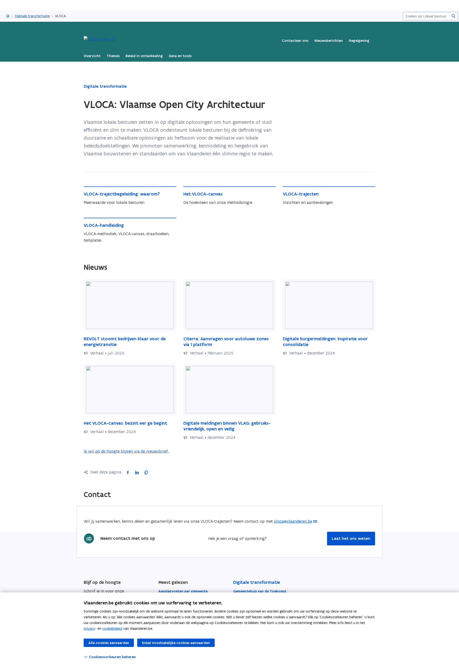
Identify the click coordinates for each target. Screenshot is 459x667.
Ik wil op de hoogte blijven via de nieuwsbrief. (126, 451)
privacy (89, 628)
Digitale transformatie (32, 16)
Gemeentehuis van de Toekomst (259, 591)
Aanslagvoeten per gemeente (183, 591)
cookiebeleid (112, 628)
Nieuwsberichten (328, 40)
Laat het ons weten (351, 538)
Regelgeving (359, 40)
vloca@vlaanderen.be (293, 521)
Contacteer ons (295, 40)
